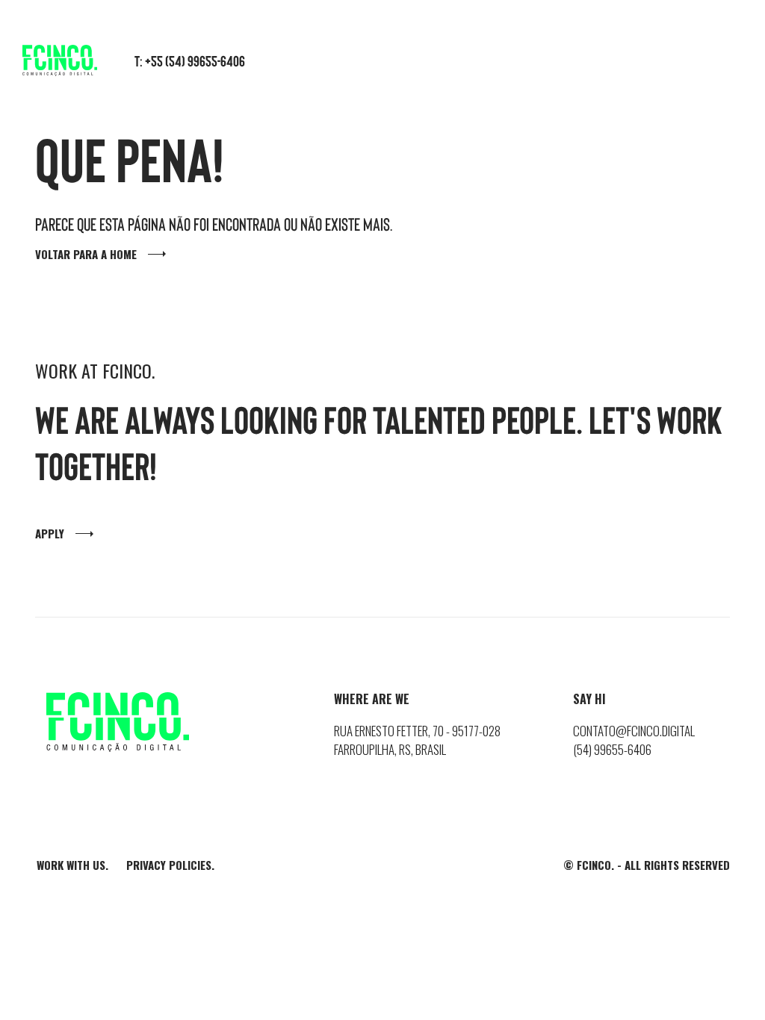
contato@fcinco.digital (634, 730)
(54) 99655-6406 (612, 749)
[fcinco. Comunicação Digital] (59, 58)
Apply (49, 533)
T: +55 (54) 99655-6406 (189, 60)
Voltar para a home (86, 254)
